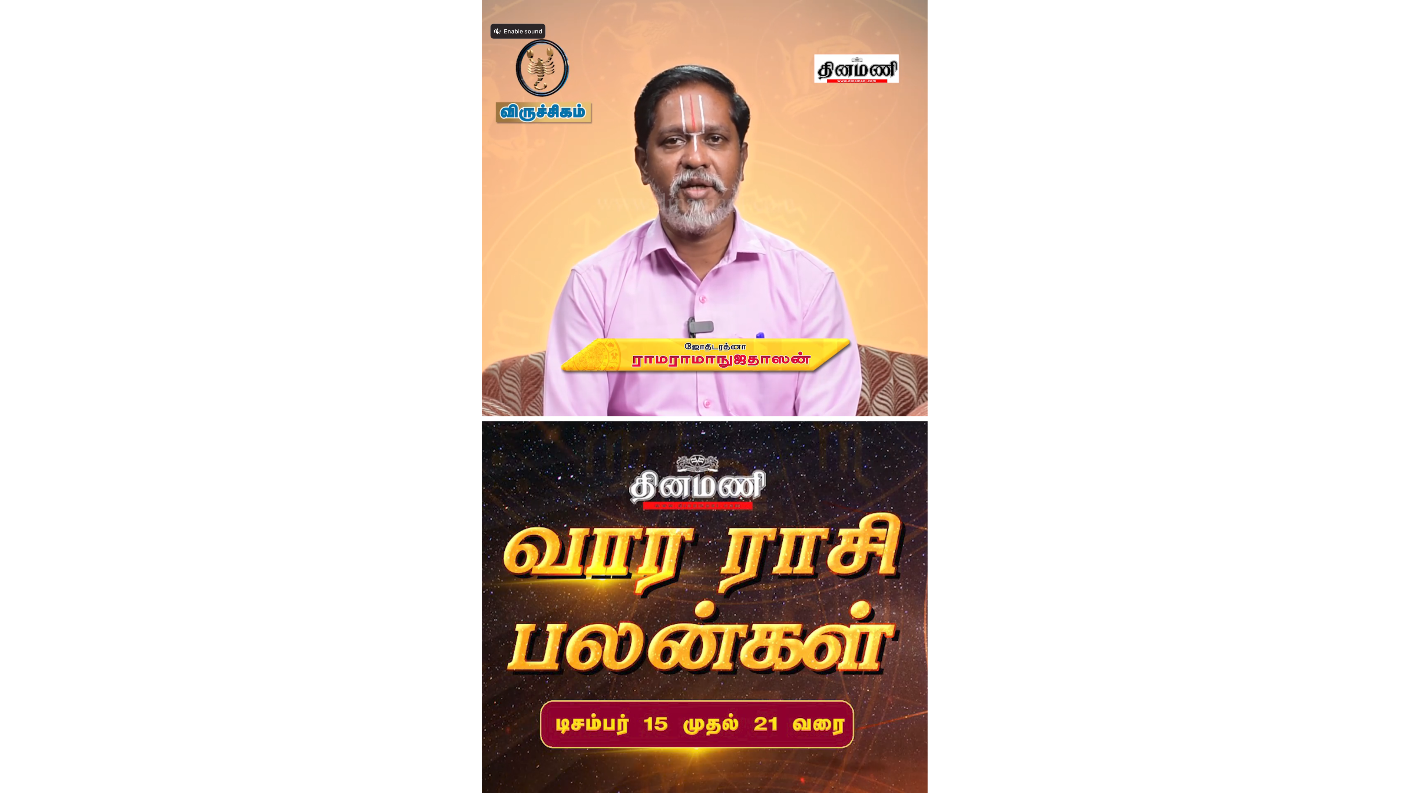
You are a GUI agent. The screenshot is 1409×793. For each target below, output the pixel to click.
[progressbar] (571, 784)
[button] (494, 784)
